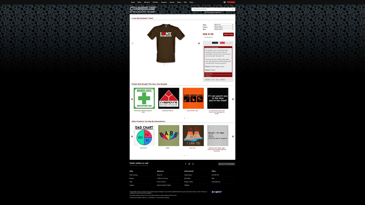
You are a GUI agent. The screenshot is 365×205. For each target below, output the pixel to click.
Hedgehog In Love (216, 148)
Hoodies (155, 2)
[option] (166, 43)
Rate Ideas (187, 178)
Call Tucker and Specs (192, 110)
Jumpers (164, 2)
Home (133, 2)
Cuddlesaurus (192, 148)
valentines (208, 79)
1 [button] (164, 64)
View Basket (232, 2)
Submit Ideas (188, 175)
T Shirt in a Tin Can (162, 178)
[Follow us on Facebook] (185, 164)
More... (192, 2)
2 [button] (167, 64)
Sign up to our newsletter (226, 164)
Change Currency (208, 37)
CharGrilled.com (152, 197)
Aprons (172, 2)
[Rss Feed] (193, 164)
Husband (223, 79)
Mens (139, 2)
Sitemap (167, 197)
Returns (132, 178)
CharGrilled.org (216, 182)
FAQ (131, 182)
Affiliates (186, 185)
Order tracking (133, 175)
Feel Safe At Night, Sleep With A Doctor (143, 148)
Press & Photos (161, 182)
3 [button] (187, 118)
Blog (213, 178)
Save (223, 42)
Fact (167, 148)
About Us (159, 175)
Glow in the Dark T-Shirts (164, 185)
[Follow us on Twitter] (189, 164)
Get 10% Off (215, 175)
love (213, 79)
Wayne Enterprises (143, 110)
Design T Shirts (188, 182)
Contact (132, 185)
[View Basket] (225, 2)
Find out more (173, 195)
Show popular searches (214, 12)
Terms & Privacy (161, 197)
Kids (185, 2)
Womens (147, 2)
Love (217, 79)
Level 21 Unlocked (216, 110)
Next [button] (199, 43)
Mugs (179, 2)
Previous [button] (132, 43)
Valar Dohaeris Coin (168, 110)
